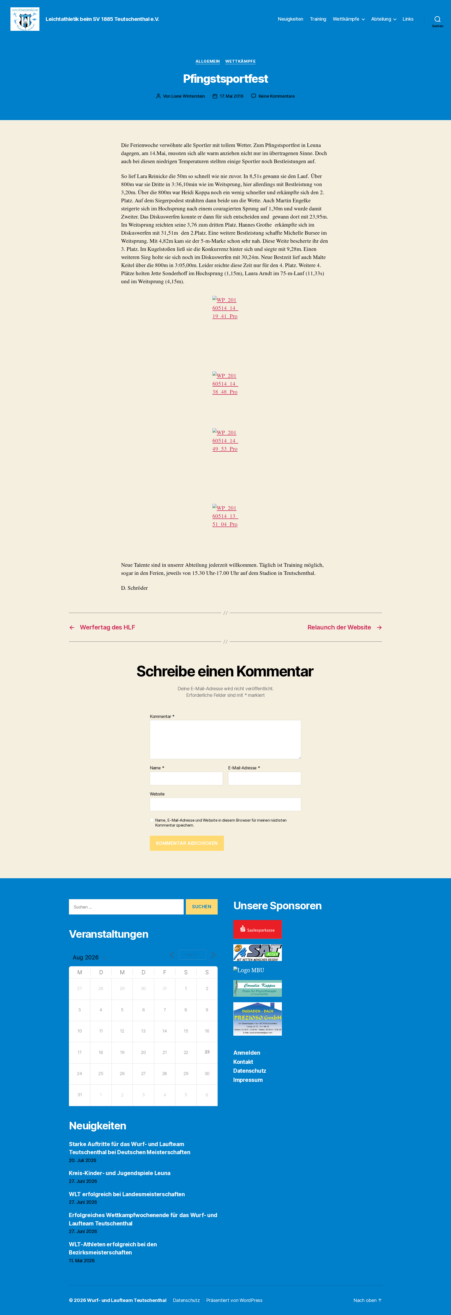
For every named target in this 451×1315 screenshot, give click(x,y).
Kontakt (243, 1062)
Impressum (248, 1080)
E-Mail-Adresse (244, 768)
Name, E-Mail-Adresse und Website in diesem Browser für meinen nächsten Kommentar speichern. (221, 823)
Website (157, 793)
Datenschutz (249, 1071)
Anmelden (246, 1052)
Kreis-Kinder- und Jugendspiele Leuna (119, 1173)
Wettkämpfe (346, 19)
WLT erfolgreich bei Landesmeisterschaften (127, 1194)
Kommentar (162, 716)
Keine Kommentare (277, 96)
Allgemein (207, 61)
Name (157, 768)
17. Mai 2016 (232, 96)
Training (318, 19)
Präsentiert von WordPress (234, 1300)
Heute (192, 955)
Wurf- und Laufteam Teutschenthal (126, 1300)
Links (408, 19)
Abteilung (381, 19)
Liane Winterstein (188, 96)
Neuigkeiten (290, 19)
